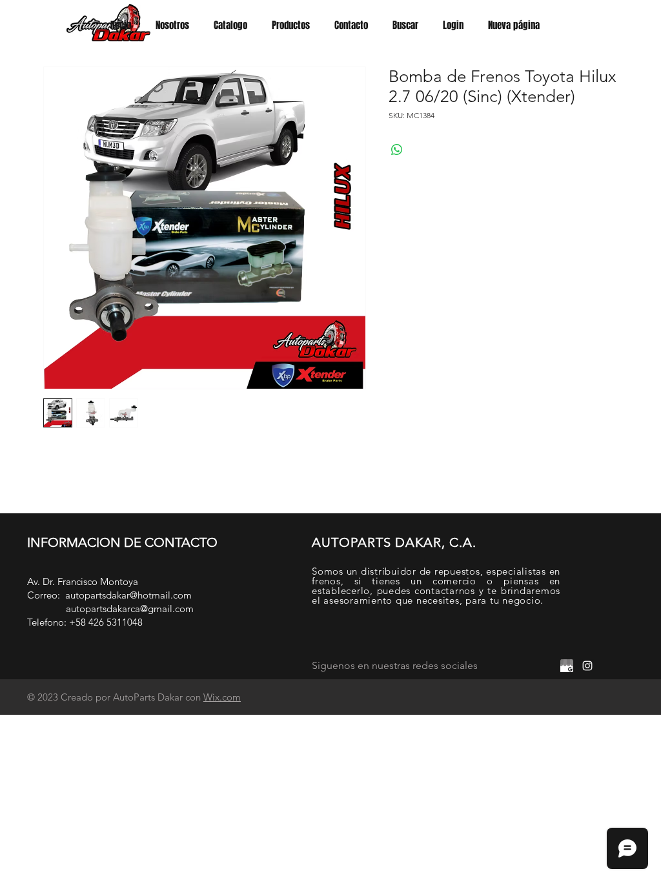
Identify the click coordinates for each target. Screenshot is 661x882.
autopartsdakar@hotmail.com (128, 595)
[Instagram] (587, 665)
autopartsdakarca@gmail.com (130, 608)
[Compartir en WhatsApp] (397, 150)
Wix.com (222, 697)
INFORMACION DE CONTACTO (122, 542)
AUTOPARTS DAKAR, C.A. (394, 542)
